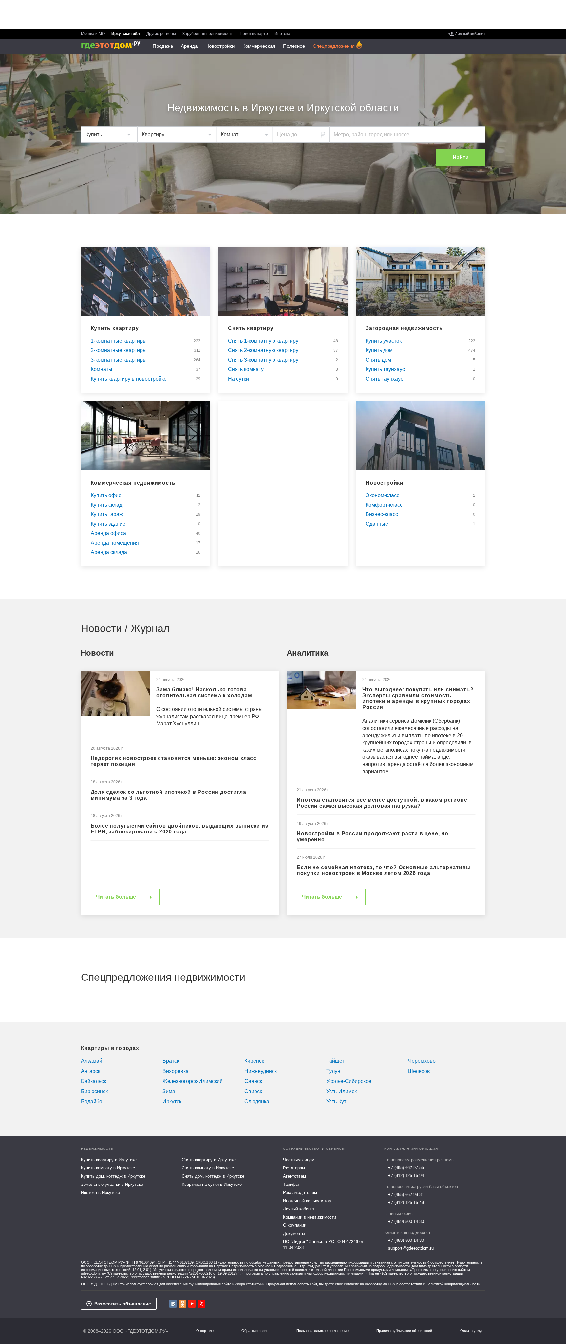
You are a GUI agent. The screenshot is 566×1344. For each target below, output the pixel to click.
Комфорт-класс (384, 505)
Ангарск (90, 1071)
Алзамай (91, 1061)
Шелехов (419, 1071)
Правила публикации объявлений (404, 1331)
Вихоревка (175, 1071)
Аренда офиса (108, 533)
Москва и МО (93, 33)
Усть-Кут (336, 1101)
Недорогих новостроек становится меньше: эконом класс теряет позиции (174, 761)
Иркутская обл (125, 33)
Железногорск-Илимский (192, 1081)
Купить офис (106, 495)
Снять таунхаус (384, 379)
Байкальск (93, 1081)
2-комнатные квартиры (119, 350)
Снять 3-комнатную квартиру (263, 360)
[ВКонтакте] (173, 1304)
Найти (461, 157)
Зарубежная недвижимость (207, 33)
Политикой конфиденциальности (453, 1284)
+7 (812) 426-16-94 (406, 1175)
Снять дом (378, 360)
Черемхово (422, 1061)
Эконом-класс (382, 495)
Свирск (253, 1091)
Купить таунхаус (385, 369)
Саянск (253, 1081)
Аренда (189, 46)
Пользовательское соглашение (322, 1331)
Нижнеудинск (260, 1071)
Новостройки (385, 483)
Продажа (163, 46)
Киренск (254, 1061)
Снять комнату (246, 369)
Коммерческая (258, 46)
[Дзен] (201, 1304)
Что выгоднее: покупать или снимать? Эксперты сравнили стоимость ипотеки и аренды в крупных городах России (417, 698)
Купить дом (379, 350)
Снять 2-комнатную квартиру (263, 350)
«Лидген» (373, 1273)
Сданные (377, 524)
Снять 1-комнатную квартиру (263, 341)
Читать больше (116, 897)
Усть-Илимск (341, 1091)
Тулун (333, 1071)
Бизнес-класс (382, 514)
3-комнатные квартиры (119, 360)
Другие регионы (161, 33)
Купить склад (106, 505)
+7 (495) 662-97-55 (406, 1167)
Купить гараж (107, 514)
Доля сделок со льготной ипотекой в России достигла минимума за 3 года (168, 795)
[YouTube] (192, 1304)
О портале (205, 1331)
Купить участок (384, 341)
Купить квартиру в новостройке (129, 379)
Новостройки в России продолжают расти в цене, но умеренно (372, 836)
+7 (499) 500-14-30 (406, 1221)
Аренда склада (109, 552)
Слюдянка (256, 1101)
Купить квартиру (115, 328)
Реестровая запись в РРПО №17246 (160, 1277)
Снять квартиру (250, 328)
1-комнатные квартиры (119, 341)
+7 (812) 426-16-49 (406, 1202)
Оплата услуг (471, 1331)
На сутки (238, 379)
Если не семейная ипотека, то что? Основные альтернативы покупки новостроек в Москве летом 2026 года (384, 870)
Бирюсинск (94, 1091)
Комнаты (101, 369)
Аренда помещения (115, 543)
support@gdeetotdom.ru (411, 1248)
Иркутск (171, 1101)
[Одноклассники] (182, 1304)
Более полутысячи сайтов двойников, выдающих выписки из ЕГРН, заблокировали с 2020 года (179, 828)
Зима (168, 1091)
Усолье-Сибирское (348, 1081)
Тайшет (335, 1061)
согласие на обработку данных (369, 1284)
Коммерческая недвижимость (133, 483)
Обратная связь (254, 1331)
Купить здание (108, 524)
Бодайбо (91, 1101)
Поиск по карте (254, 33)
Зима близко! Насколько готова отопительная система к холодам (204, 692)
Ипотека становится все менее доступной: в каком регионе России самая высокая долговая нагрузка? (382, 803)
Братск (170, 1061)
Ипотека (282, 33)
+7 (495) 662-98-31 (406, 1194)
